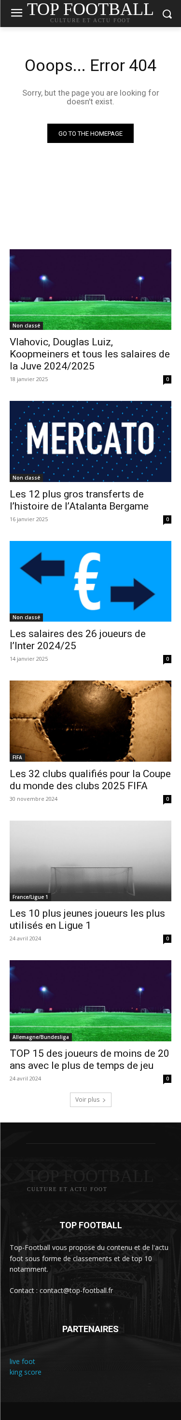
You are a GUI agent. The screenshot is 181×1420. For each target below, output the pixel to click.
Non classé (26, 325)
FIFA (17, 757)
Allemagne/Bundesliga (41, 1037)
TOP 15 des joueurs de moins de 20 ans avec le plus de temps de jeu (89, 1059)
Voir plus (87, 1099)
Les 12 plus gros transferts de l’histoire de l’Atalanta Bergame (79, 500)
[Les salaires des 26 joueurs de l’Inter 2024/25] (90, 581)
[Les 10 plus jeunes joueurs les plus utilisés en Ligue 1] (90, 861)
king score (26, 1372)
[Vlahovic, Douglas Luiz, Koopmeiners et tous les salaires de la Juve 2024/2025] (90, 289)
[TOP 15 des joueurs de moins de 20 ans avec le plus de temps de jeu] (90, 1000)
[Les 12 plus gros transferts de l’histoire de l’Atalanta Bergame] (90, 441)
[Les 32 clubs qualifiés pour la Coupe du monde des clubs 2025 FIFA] (90, 721)
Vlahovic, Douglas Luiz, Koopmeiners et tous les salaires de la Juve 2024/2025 (90, 354)
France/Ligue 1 (30, 897)
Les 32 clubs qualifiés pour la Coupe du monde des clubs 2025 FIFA (90, 780)
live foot (22, 1361)
